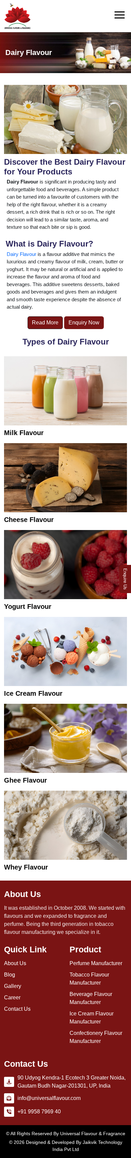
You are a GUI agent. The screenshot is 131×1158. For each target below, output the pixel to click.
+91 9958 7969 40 (39, 1111)
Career (12, 997)
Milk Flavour (24, 432)
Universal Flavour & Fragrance (92, 1133)
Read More (45, 322)
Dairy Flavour (21, 254)
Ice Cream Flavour (33, 693)
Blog (9, 975)
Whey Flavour (26, 867)
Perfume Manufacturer (96, 963)
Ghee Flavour (25, 780)
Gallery (12, 986)
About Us (15, 963)
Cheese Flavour (29, 519)
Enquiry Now (84, 322)
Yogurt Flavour (27, 606)
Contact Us (17, 1009)
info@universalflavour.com (49, 1098)
